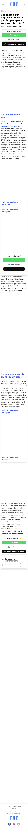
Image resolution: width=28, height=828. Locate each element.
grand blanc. (21, 57)
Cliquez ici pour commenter (11, 565)
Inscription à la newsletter (14, 806)
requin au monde (7, 57)
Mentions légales (14, 812)
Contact (14, 808)
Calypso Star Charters (9, 126)
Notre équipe (14, 810)
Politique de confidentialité (14, 813)
